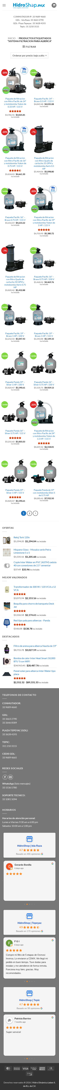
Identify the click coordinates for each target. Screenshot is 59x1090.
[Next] (35, 513)
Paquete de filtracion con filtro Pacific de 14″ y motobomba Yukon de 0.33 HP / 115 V (15, 102)
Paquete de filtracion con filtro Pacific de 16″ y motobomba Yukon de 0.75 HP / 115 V (15, 162)
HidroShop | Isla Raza (29, 846)
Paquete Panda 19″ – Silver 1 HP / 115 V (15, 491)
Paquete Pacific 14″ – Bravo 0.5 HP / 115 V (44, 100)
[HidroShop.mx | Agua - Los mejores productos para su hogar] (28, 5)
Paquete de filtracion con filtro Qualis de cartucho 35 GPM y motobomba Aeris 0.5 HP (44, 163)
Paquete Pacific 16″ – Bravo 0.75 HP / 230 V (43, 278)
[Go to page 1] (27, 904)
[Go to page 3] (31, 904)
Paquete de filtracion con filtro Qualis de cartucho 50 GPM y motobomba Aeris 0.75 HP (15, 282)
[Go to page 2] (29, 904)
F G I (16, 941)
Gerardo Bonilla (23, 864)
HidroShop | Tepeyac (30, 923)
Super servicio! (13, 1032)
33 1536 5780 (9, 787)
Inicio (12, 38)
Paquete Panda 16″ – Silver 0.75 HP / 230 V (44, 383)
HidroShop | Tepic (29, 1000)
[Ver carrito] (54, 5)
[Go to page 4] (34, 904)
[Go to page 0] (24, 904)
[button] (4, 5)
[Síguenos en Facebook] (5, 777)
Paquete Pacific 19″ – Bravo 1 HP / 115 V (44, 334)
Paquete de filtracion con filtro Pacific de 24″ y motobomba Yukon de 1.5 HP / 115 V (44, 435)
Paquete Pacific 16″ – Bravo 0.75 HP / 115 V (15, 218)
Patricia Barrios (23, 1018)
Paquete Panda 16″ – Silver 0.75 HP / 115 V (15, 432)
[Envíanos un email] (10, 777)
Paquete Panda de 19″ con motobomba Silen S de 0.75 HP (44, 493)
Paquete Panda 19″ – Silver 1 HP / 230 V (15, 383)
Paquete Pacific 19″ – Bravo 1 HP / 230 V (15, 334)
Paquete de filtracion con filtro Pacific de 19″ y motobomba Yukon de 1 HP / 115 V (44, 221)
